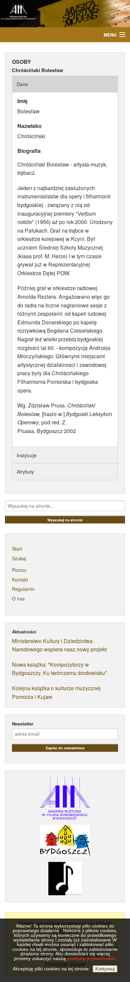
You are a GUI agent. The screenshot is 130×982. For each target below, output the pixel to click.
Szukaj (19, 558)
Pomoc (19, 570)
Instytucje (27, 455)
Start (17, 548)
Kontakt (20, 579)
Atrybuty (25, 471)
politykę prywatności (91, 958)
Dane (22, 84)
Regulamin (23, 589)
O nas (18, 598)
